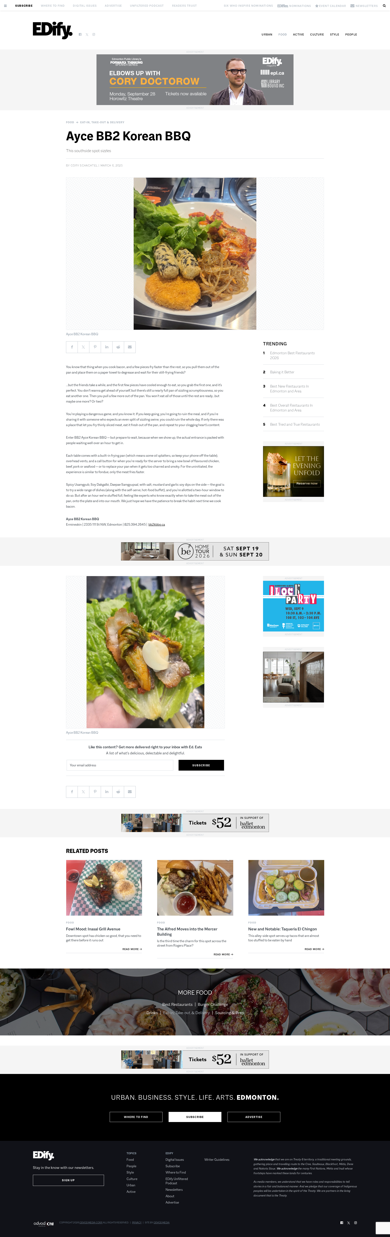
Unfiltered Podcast (147, 6)
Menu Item (212, 1153)
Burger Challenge (213, 1004)
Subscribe (24, 6)
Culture (317, 34)
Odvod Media (162, 1222)
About (170, 1196)
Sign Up (68, 1180)
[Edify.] (53, 30)
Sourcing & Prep (229, 1012)
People (351, 34)
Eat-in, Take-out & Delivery (102, 122)
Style (334, 34)
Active (298, 34)
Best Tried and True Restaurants (295, 424)
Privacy (137, 1222)
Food (282, 34)
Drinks (152, 1012)
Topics (131, 1153)
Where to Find (53, 6)
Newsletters (174, 1190)
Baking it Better (282, 372)
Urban (267, 34)
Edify (169, 1153)
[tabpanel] (195, 1107)
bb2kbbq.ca (156, 524)
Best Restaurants (177, 1004)
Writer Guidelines (216, 1160)
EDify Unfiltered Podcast (177, 1181)
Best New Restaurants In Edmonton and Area (289, 389)
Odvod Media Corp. (91, 1222)
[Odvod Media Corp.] (43, 1224)
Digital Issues (85, 6)
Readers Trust (184, 6)
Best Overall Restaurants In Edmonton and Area (291, 408)
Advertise (113, 6)
